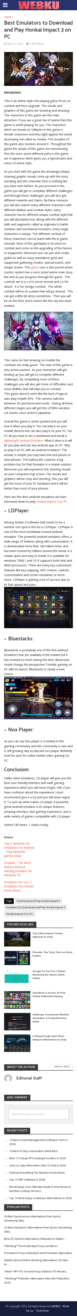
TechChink (42, 1311)
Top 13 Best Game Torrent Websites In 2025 (47, 935)
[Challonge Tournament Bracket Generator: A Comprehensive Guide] (17, 1021)
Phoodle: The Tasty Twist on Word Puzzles (52, 954)
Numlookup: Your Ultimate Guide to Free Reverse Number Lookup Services (40, 1189)
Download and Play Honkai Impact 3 (38, 901)
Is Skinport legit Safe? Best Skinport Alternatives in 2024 (49, 1037)
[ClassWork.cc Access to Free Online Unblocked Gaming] (17, 999)
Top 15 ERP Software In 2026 (27, 1179)
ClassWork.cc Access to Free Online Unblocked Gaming (49, 994)
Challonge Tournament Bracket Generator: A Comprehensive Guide (50, 1018)
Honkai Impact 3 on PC (51, 501)
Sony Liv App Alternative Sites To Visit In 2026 (37, 1165)
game (35, 267)
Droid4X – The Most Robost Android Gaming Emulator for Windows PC (18, 869)
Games (8, 17)
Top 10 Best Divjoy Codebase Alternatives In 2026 (40, 1198)
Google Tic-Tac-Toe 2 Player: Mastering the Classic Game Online (49, 975)
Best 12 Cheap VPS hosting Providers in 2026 (37, 1158)
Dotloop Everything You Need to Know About (37, 1172)
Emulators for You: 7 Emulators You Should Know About (18, 886)
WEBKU (56, 1306)
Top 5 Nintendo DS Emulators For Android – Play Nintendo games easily (19, 850)
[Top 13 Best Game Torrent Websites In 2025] (17, 939)
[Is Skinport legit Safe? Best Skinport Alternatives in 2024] (17, 1043)
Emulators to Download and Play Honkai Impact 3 (35, 907)
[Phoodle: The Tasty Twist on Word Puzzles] (17, 958)
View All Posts (62, 1066)
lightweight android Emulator (23, 440)
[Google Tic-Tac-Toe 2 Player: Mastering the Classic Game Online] (17, 978)
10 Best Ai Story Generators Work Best (33, 1151)
